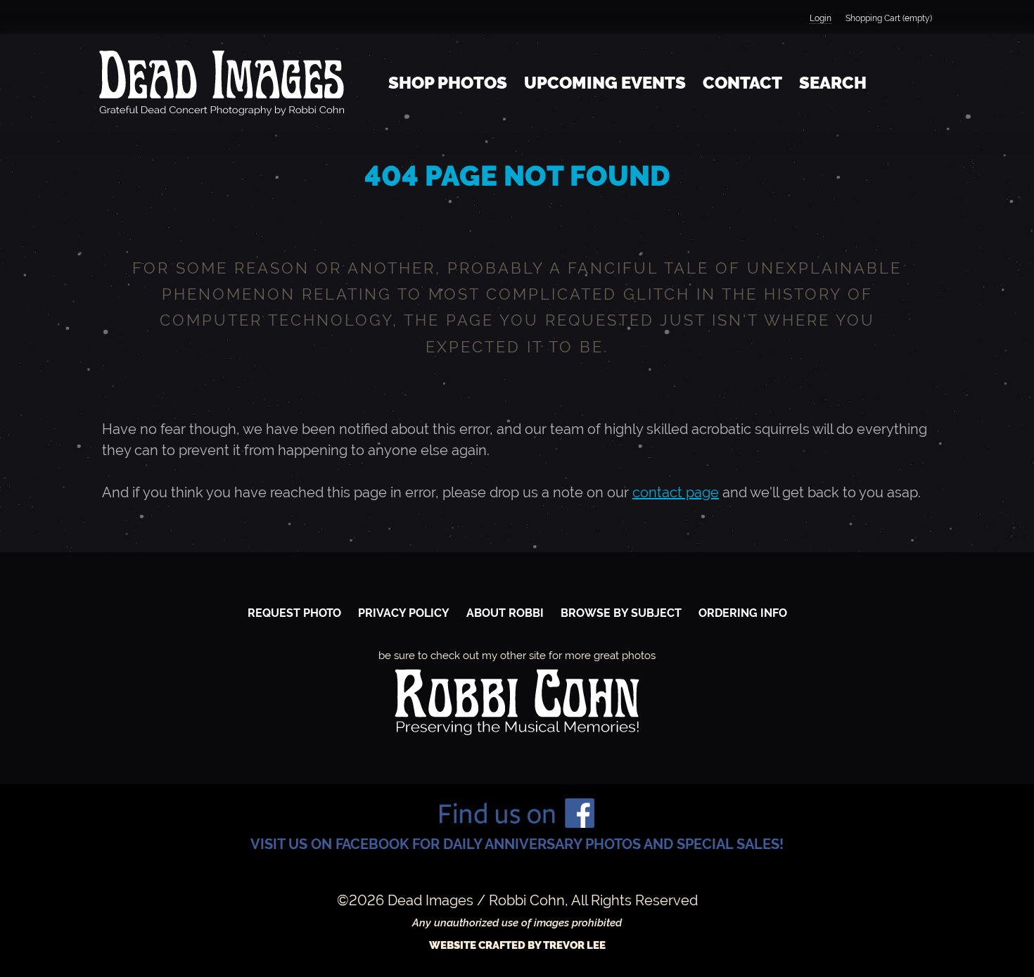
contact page (675, 492)
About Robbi (505, 613)
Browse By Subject (621, 613)
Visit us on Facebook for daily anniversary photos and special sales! (517, 844)
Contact (742, 82)
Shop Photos (447, 82)
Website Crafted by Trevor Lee (517, 945)
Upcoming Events (605, 82)
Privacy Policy (403, 613)
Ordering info (742, 613)
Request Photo (294, 613)
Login (820, 18)
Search (833, 82)
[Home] (221, 83)
